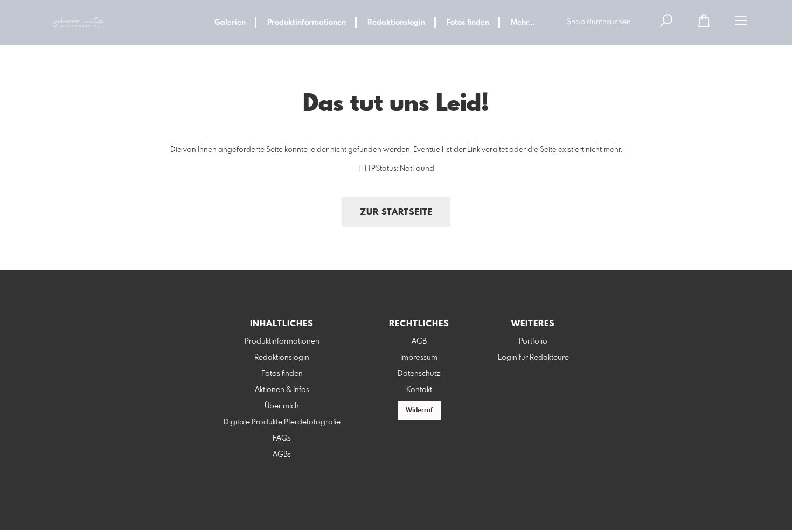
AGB (419, 341)
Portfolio (533, 341)
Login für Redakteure (533, 357)
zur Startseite (396, 212)
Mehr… (522, 22)
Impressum (418, 357)
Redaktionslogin (396, 22)
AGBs (282, 454)
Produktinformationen (306, 22)
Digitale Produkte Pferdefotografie (282, 422)
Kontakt (419, 390)
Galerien (230, 22)
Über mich (282, 406)
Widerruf (419, 410)
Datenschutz (419, 374)
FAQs (282, 438)
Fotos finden (468, 22)
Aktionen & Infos (282, 390)
